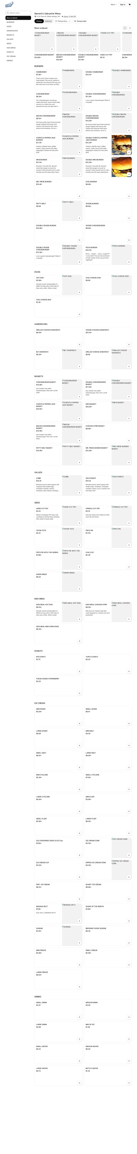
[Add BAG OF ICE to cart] (129, 1039)
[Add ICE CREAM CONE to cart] (129, 855)
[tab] (39, 21)
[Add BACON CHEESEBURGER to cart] (79, 130)
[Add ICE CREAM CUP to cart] (79, 877)
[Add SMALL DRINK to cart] (79, 1017)
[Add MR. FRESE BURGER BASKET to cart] (129, 462)
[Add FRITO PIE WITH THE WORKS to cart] (79, 567)
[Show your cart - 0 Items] (129, 4)
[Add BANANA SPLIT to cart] (79, 921)
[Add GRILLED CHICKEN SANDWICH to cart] (79, 344)
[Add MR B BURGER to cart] (79, 174)
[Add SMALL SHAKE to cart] (129, 723)
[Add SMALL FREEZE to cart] (129, 965)
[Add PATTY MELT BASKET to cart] (79, 462)
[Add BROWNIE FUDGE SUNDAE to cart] (129, 943)
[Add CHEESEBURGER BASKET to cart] (52, 49)
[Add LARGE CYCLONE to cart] (79, 811)
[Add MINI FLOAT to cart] (129, 811)
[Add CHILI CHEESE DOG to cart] (129, 292)
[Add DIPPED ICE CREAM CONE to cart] (129, 877)
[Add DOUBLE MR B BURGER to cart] (129, 174)
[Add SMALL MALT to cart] (79, 767)
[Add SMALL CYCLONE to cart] (129, 789)
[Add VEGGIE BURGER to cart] (129, 218)
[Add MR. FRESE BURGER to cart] (79, 196)
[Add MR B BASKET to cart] (129, 419)
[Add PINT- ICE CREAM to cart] (79, 899)
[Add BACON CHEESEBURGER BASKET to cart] (74, 49)
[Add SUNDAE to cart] (79, 943)
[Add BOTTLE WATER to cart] (129, 1083)
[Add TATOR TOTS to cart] (79, 545)
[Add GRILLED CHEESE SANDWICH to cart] (129, 366)
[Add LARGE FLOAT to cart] (129, 833)
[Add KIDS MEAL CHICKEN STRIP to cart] (129, 619)
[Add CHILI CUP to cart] (129, 567)
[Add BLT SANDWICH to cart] (79, 366)
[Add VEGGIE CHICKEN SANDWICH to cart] (129, 344)
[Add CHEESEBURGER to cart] (79, 108)
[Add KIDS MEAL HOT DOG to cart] (79, 619)
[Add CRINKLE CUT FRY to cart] (129, 523)
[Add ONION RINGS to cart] (79, 589)
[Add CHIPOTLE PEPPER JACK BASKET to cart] (79, 419)
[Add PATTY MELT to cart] (79, 218)
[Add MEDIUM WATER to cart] (129, 1061)
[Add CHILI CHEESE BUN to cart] (79, 314)
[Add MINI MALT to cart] (129, 745)
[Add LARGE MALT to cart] (129, 767)
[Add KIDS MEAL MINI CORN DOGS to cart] (79, 641)
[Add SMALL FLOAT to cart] (79, 833)
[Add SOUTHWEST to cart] (129, 493)
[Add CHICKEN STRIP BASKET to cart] (129, 440)
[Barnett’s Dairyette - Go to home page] (9, 4)
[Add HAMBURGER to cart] (79, 86)
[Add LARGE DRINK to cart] (79, 1039)
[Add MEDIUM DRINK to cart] (129, 1017)
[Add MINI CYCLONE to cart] (79, 789)
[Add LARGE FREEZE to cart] (79, 987)
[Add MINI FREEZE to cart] (79, 965)
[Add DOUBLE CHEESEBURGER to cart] (129, 108)
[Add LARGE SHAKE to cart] (79, 745)
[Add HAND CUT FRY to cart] (117, 49)
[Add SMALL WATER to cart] (79, 1061)
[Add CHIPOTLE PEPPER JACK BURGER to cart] (79, 152)
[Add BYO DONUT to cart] (79, 671)
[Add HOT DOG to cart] (79, 292)
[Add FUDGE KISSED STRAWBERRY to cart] (79, 693)
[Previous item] (125, 28)
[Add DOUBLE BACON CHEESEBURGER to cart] (129, 130)
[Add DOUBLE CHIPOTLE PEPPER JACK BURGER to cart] (129, 152)
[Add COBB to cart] (79, 493)
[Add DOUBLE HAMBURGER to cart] (129, 86)
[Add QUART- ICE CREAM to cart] (129, 899)
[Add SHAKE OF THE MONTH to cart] (129, 921)
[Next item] (130, 28)
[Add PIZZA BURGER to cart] (129, 262)
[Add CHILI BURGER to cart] (129, 196)
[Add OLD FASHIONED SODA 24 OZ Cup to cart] (79, 855)
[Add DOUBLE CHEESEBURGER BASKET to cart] (96, 49)
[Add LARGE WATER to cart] (79, 1083)
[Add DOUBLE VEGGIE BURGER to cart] (79, 240)
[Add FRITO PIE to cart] (129, 545)
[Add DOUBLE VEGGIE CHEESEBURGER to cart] (79, 262)
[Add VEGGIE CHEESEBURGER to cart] (129, 240)
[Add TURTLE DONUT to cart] (129, 671)
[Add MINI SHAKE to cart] (79, 723)
